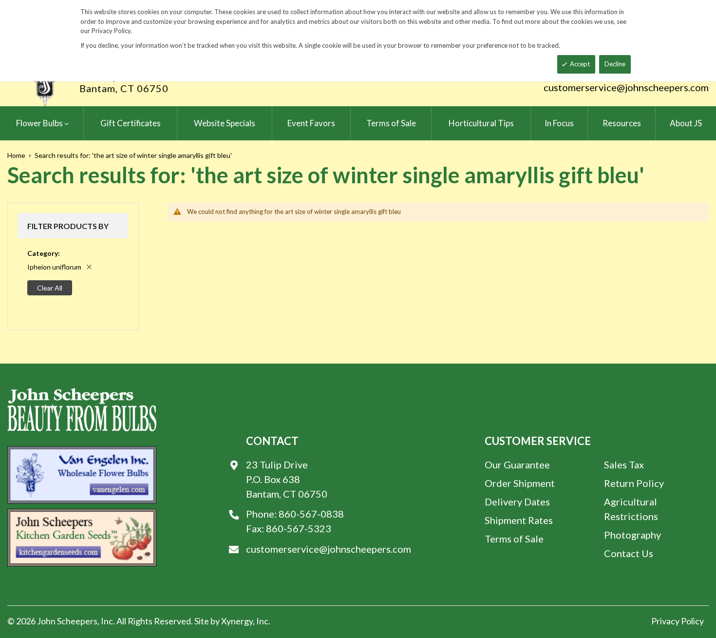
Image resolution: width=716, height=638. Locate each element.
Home (16, 155)
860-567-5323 (298, 528)
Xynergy (237, 621)
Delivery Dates (517, 501)
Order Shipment (520, 483)
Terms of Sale (514, 538)
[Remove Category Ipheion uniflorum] (89, 267)
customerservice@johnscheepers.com (626, 87)
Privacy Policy (677, 621)
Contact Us (628, 553)
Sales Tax (624, 464)
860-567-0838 (311, 514)
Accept (580, 64)
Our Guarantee (517, 464)
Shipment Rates (519, 520)
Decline (614, 64)
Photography (632, 535)
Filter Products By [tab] (68, 226)
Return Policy (634, 483)
